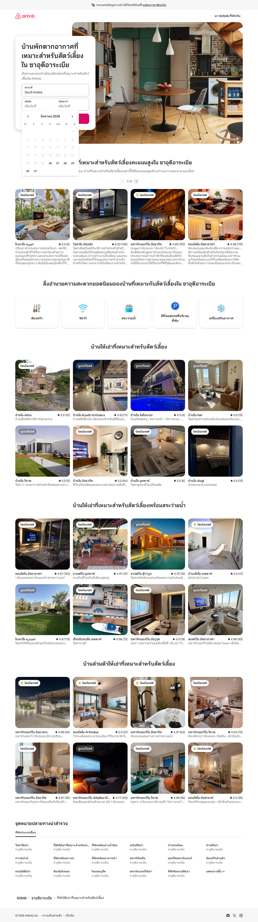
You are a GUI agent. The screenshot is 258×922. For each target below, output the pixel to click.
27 (57, 163)
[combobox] (55, 92)
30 (27, 171)
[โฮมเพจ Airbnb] (25, 16)
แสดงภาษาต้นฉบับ (154, 5)
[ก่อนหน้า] (122, 181)
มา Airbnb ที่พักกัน (227, 16)
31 (35, 171)
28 (65, 163)
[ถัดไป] (136, 181)
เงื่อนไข (70, 915)
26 (50, 163)
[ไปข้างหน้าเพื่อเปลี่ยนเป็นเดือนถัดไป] (72, 116)
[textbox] (38, 106)
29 (72, 163)
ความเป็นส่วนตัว (52, 915)
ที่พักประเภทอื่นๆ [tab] (25, 832)
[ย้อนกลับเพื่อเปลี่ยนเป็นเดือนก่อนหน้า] (28, 116)
